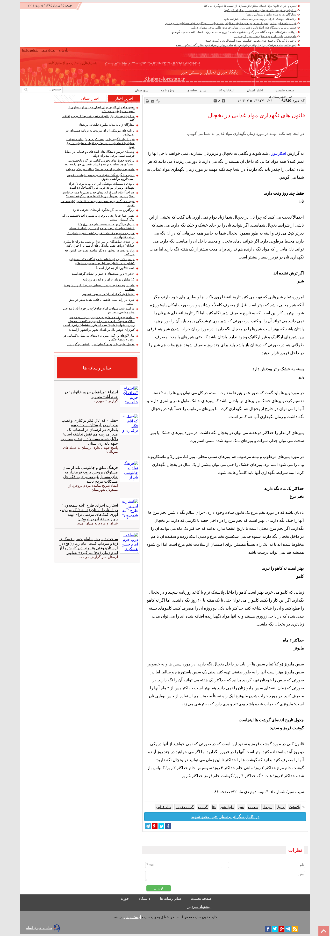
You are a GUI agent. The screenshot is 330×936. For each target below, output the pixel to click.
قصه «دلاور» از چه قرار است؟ (115, 268)
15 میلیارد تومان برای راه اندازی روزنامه (108, 279)
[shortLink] (158, 101)
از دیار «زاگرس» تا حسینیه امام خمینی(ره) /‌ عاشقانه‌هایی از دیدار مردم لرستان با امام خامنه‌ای (102, 226)
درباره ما (48, 50)
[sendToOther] (152, 101)
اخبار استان (255, 90)
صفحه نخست (284, 90)
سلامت (253, 807)
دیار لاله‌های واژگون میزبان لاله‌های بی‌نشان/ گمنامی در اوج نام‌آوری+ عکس (99, 337)
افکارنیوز (278, 153)
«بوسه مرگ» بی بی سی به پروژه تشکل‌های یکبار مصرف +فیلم (98, 203)
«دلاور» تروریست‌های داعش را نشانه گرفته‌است (103, 273)
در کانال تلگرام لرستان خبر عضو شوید (225, 816)
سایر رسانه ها (197, 90)
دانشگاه (144, 898)
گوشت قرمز (185, 807)
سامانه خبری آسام (39, 928)
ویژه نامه (168, 90)
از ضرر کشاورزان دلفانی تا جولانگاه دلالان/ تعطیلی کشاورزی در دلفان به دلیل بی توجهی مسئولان (102, 261)
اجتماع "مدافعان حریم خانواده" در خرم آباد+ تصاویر (91, 394)
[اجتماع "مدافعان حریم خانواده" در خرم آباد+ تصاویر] (128, 396)
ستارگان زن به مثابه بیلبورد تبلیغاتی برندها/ (271, 14)
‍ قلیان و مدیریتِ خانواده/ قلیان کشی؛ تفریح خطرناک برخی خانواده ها (101, 235)
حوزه (125, 898)
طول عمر (227, 807)
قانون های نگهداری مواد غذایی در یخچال (256, 115)
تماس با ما (30, 50)
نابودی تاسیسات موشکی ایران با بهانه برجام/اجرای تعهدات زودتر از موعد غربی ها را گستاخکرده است (236, 45)
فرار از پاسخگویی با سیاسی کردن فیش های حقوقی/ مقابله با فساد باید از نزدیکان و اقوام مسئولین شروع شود (230, 23)
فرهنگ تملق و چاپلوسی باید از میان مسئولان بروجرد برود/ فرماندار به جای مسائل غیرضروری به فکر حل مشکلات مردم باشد (90, 474)
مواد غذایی (163, 807)
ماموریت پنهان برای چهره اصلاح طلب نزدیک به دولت (265, 36)
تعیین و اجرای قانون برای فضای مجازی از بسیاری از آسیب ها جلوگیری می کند (250, 5)
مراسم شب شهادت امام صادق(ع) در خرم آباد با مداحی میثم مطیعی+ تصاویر (99, 310)
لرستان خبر (132, 917)
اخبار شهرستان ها (281, 96)
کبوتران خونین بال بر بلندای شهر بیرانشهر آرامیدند (102, 330)
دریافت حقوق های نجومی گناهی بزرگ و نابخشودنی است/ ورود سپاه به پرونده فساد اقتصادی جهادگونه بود (233, 32)
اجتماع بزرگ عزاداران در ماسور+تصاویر (108, 294)
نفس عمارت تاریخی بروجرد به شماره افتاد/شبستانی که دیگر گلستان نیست (98, 217)
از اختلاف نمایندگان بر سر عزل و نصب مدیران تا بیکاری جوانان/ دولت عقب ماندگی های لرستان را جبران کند (99, 243)
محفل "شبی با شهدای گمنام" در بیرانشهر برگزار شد (101, 344)
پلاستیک (294, 807)
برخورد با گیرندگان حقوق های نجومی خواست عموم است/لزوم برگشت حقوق (250, 40)
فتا (214, 807)
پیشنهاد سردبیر (199, 907)
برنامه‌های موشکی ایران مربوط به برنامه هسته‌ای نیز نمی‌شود (260, 19)
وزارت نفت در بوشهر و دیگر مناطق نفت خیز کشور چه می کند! (100, 252)
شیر (241, 807)
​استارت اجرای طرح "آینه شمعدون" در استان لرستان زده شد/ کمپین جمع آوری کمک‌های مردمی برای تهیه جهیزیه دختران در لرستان (88, 512)
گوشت (203, 807)
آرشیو (63, 50)
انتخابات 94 (227, 90)
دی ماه (267, 807)
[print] (147, 101)
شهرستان (142, 90)
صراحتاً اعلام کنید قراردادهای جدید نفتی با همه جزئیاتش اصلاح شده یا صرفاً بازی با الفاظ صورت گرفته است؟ (98, 194)
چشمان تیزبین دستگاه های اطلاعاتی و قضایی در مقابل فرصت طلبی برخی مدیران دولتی (243, 27)
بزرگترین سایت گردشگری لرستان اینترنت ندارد (104, 210)
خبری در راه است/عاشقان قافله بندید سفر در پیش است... (102, 301)
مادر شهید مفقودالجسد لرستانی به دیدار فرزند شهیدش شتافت (99, 287)
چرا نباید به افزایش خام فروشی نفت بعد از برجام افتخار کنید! (260, 10)
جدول (281, 807)
